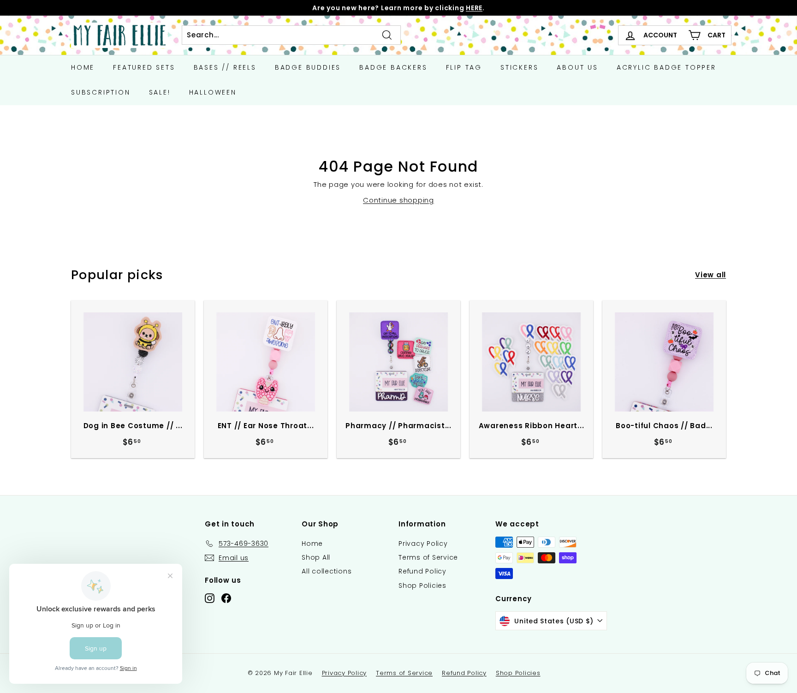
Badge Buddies (308, 67)
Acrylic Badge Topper (666, 67)
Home (83, 67)
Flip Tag (464, 67)
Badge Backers (393, 67)
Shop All (316, 557)
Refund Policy (422, 571)
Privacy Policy (423, 543)
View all (710, 275)
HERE (474, 7)
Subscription (101, 92)
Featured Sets (144, 67)
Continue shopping (398, 200)
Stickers (519, 67)
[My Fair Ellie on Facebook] (226, 598)
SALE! (160, 92)
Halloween (213, 92)
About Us (577, 67)
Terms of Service (428, 557)
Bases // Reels (225, 67)
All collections (326, 571)
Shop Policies (422, 585)
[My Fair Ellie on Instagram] (209, 598)
